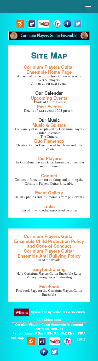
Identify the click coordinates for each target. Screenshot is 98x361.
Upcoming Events (49, 98)
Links (49, 206)
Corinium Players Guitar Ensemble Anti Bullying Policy (49, 253)
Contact (49, 175)
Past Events (49, 106)
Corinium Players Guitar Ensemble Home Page (49, 69)
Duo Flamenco (49, 141)
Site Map (17, 338)
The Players (49, 158)
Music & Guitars (49, 125)
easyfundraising (49, 269)
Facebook (49, 286)
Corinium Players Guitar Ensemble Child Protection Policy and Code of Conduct (49, 241)
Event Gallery (49, 192)
